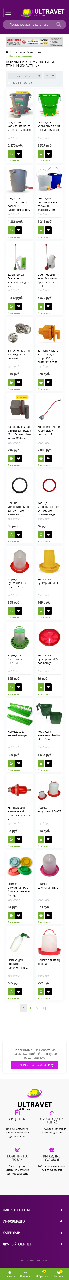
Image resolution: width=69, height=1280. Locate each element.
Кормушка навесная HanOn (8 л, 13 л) (49, 735)
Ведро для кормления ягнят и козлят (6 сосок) (49, 126)
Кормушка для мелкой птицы (17, 733)
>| (44, 1008)
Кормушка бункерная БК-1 (48, 581)
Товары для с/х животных (26, 52)
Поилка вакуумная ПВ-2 (48, 885)
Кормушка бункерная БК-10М (15, 659)
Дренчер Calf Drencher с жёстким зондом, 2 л (19, 280)
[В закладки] (18, 154)
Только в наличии (22, 82)
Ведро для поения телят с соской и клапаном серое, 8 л (19, 206)
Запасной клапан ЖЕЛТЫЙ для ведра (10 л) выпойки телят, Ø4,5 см (49, 358)
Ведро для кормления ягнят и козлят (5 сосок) (19, 126)
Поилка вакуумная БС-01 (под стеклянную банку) (19, 889)
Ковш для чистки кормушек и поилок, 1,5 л (49, 430)
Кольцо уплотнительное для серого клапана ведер (48, 508)
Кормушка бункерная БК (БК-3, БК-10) (17, 583)
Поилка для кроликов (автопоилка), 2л (18, 963)
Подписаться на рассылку (34, 1065)
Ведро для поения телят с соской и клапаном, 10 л (48, 204)
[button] (25, 76)
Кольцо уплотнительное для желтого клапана (19, 508)
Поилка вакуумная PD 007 (49, 809)
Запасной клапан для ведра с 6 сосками (19, 354)
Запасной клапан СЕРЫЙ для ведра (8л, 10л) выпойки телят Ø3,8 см (19, 432)
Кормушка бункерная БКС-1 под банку (49, 659)
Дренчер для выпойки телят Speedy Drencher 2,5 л (49, 280)
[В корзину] (11, 154)
